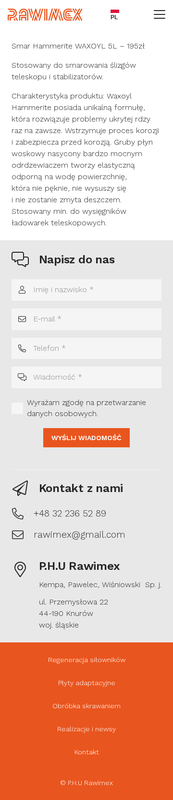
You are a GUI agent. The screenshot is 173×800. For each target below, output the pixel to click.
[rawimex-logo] (45, 15)
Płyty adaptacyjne (86, 683)
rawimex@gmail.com (79, 534)
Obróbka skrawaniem (86, 706)
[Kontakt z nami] (25, 488)
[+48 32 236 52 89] (23, 513)
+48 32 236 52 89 (70, 513)
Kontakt (86, 752)
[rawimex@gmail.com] (23, 535)
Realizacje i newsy (86, 729)
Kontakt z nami (81, 488)
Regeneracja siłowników (86, 660)
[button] (160, 14)
